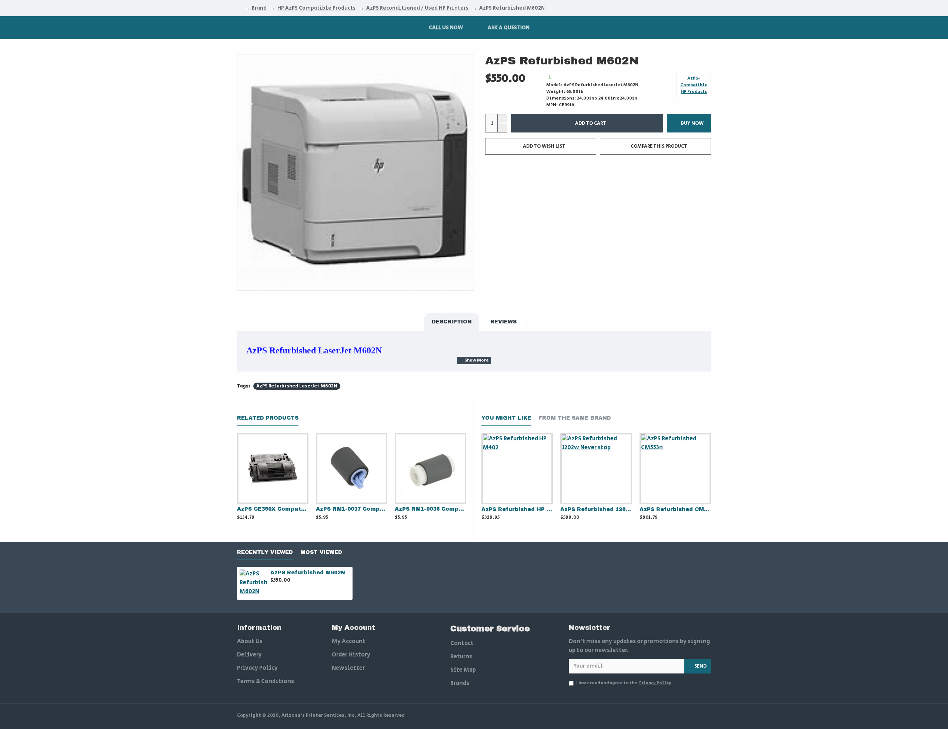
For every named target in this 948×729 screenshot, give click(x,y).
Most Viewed (321, 552)
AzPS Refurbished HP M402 (517, 509)
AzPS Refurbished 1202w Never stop (596, 509)
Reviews (503, 322)
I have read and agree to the (623, 683)
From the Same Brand (574, 418)
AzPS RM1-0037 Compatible (351, 509)
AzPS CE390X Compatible (272, 509)
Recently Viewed (265, 552)
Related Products (267, 418)
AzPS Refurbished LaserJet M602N (296, 386)
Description (452, 322)
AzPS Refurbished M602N (307, 572)
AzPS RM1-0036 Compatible (430, 509)
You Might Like (506, 418)
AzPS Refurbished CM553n (675, 509)
